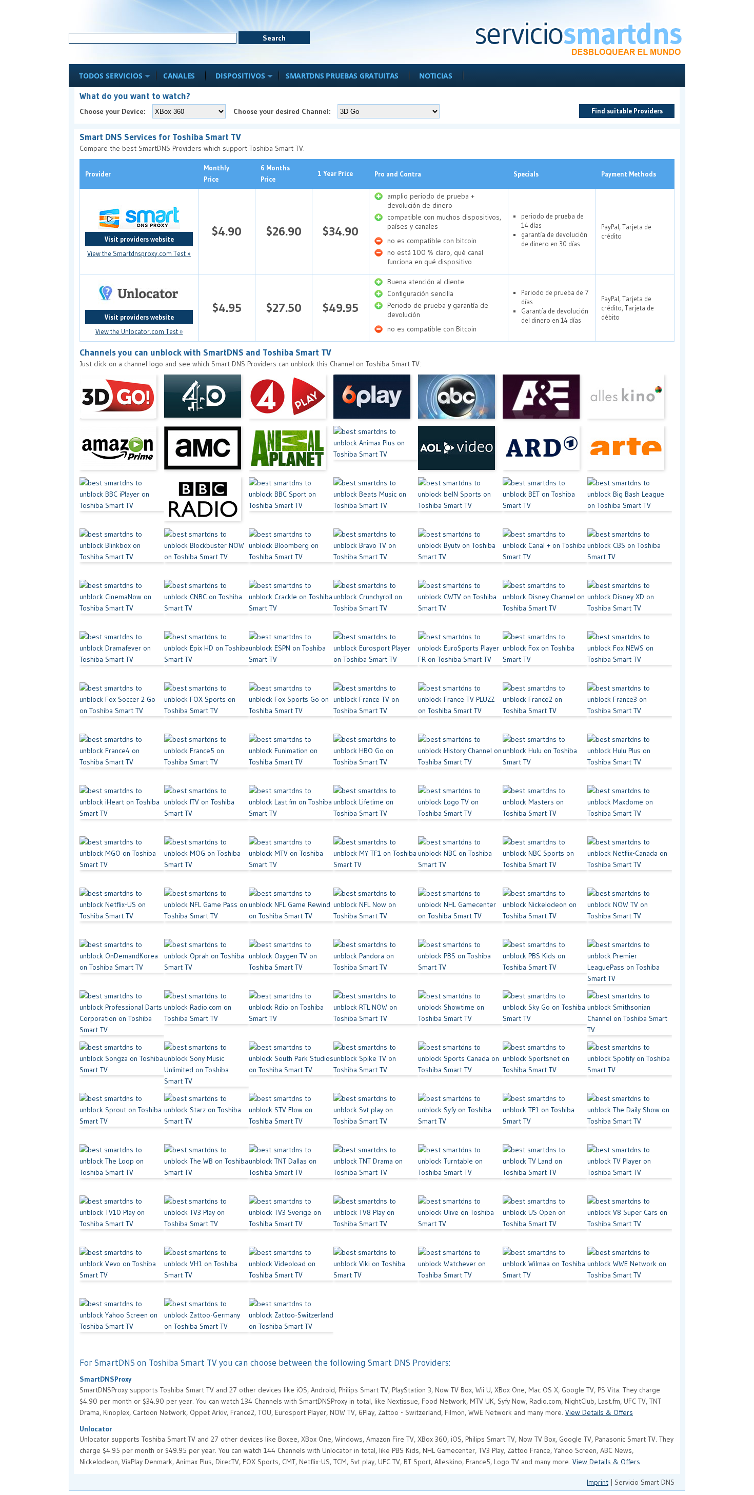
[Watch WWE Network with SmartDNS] (629, 1272)
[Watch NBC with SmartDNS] (460, 862)
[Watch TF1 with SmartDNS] (545, 1118)
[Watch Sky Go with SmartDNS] (545, 1015)
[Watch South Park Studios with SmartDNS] (291, 1067)
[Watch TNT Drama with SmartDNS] (375, 1169)
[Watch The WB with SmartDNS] (206, 1169)
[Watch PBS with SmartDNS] (460, 964)
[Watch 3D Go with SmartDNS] (122, 400)
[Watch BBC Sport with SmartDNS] (291, 502)
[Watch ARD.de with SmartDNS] (545, 451)
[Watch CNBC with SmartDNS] (206, 605)
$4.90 (227, 231)
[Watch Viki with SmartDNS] (375, 1272)
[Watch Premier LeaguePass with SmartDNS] (629, 964)
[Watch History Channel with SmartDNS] (460, 759)
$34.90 (341, 231)
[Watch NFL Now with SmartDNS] (375, 913)
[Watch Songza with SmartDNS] (122, 1067)
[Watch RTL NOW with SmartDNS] (375, 1015)
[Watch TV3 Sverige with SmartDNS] (291, 1221)
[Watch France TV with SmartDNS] (375, 708)
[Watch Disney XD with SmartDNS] (629, 605)
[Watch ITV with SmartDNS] (206, 810)
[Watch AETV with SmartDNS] (545, 400)
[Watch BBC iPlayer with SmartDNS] (122, 502)
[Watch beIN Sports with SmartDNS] (460, 502)
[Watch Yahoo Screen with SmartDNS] (122, 1323)
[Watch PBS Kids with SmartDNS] (545, 964)
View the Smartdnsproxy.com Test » (139, 253)
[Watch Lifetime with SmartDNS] (375, 810)
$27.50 (284, 307)
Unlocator (96, 1428)
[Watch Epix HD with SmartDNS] (206, 656)
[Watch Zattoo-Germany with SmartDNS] (206, 1323)
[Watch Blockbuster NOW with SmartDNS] (206, 554)
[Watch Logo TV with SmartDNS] (460, 810)
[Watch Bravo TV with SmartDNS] (375, 554)
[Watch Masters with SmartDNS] (545, 810)
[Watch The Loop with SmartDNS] (122, 1169)
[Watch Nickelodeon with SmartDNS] (545, 913)
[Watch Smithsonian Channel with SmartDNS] (629, 1015)
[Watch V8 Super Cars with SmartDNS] (629, 1221)
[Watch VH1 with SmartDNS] (206, 1272)
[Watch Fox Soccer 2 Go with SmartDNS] (122, 708)
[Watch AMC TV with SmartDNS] (206, 451)
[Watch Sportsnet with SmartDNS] (545, 1067)
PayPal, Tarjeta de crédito (626, 231)
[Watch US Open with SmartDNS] (545, 1221)
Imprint (597, 1482)
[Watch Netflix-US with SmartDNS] (122, 913)
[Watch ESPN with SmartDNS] (291, 656)
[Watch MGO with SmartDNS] (122, 862)
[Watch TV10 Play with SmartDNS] (122, 1221)
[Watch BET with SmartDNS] (545, 502)
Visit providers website (139, 239)
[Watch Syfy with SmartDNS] (460, 1118)
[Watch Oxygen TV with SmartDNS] (291, 964)
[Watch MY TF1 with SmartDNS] (375, 862)
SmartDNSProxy (105, 1379)
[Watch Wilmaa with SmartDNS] (545, 1272)
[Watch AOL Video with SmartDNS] (460, 451)
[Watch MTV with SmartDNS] (291, 862)
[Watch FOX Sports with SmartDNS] (206, 708)
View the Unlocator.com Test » (139, 331)
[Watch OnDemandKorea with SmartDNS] (122, 964)
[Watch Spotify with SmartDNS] (629, 1067)
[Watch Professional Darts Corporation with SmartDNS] (122, 1015)
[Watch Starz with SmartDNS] (206, 1118)
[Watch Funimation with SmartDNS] (291, 759)
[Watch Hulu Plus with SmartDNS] (629, 759)
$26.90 (284, 231)
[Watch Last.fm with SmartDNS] (291, 810)
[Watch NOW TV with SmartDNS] (629, 913)
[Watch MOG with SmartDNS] (206, 862)
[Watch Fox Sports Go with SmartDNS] (291, 708)
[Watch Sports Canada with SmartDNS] (460, 1067)
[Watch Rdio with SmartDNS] (291, 1015)
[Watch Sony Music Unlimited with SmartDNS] (206, 1067)
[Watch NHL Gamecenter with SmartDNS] (460, 913)
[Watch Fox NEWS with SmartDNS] (629, 656)
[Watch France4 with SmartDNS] (122, 759)
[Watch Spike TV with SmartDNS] (375, 1067)
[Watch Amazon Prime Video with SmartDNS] (122, 451)
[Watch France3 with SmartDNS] (629, 708)
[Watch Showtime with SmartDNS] (460, 1015)
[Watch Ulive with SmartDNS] (460, 1221)
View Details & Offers (599, 1412)
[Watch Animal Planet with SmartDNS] (291, 451)
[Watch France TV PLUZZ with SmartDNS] (460, 708)
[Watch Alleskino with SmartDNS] (629, 400)
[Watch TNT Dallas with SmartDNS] (291, 1169)
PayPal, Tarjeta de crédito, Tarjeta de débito (627, 307)
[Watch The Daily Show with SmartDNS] (629, 1118)
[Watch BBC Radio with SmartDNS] (206, 502)
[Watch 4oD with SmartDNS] (206, 400)
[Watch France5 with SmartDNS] (206, 759)
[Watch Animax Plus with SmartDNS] (375, 451)
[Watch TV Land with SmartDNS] (545, 1169)
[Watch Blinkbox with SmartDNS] (122, 554)
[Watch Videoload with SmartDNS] (291, 1272)
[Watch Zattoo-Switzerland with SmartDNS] (291, 1323)
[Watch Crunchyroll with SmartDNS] (375, 605)
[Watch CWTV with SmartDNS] (460, 605)
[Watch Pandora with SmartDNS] (375, 964)
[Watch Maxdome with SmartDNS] (629, 810)
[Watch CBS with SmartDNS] (629, 554)
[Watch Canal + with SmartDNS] (545, 554)
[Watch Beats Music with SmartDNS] (375, 502)
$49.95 (341, 307)
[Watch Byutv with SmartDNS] (460, 554)
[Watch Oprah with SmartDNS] (206, 964)
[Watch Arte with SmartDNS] (629, 451)
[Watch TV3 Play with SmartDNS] (206, 1221)
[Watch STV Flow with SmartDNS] (291, 1118)
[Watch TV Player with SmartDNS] (629, 1169)
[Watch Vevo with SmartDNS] (122, 1272)
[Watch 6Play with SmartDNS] (375, 400)
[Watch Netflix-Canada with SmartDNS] (629, 862)
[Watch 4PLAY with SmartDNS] (291, 400)
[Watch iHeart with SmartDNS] (122, 810)
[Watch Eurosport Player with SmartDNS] (375, 656)
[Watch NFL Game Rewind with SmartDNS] (291, 913)
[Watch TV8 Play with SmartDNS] (375, 1221)
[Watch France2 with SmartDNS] (545, 708)
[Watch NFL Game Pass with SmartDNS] (206, 913)
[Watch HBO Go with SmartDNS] (375, 759)
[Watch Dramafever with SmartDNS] (122, 656)
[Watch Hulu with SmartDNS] (545, 759)
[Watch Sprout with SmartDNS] (122, 1118)
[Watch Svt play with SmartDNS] (375, 1118)
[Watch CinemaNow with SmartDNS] (122, 605)
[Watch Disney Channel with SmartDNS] (545, 605)
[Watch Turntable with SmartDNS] (460, 1169)
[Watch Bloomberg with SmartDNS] (291, 554)
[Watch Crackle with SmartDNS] (291, 605)
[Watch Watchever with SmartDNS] (460, 1272)
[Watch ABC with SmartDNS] (460, 400)
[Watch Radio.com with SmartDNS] (206, 1015)
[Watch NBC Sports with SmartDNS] (545, 862)
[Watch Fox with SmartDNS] (545, 656)
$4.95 (227, 307)
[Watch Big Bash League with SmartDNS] (629, 502)
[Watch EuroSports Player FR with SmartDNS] (460, 656)
